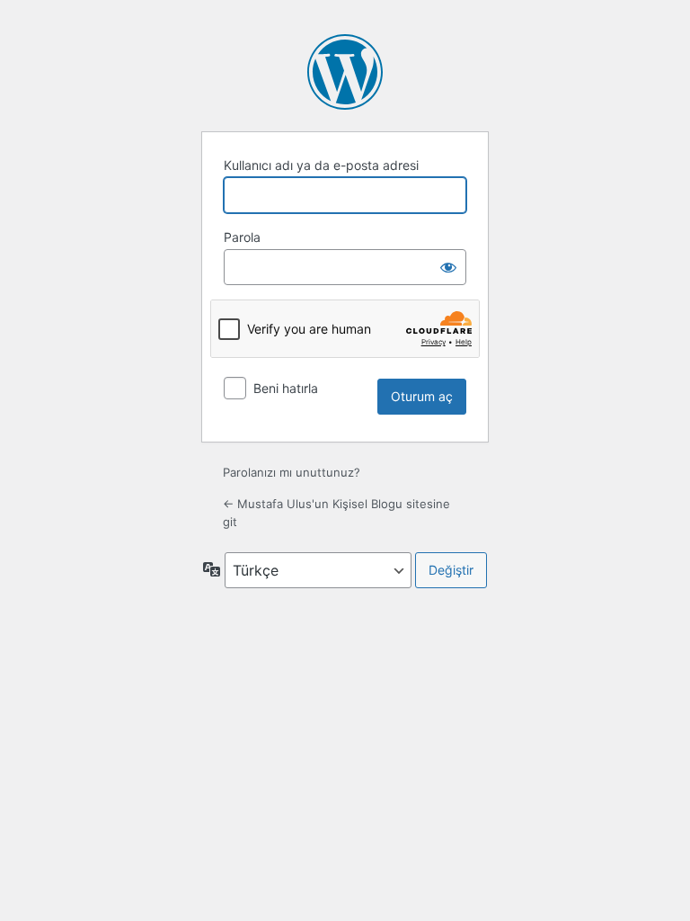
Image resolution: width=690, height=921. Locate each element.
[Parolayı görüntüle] (448, 267)
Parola (242, 237)
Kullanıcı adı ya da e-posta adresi (321, 165)
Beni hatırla (285, 388)
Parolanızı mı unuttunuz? (291, 472)
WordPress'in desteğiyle (345, 72)
